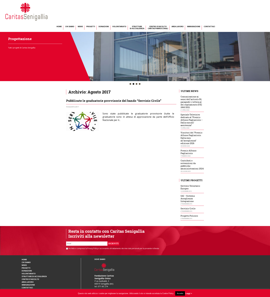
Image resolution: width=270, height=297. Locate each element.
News (80, 27)
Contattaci (209, 27)
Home (59, 27)
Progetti (90, 27)
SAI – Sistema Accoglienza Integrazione (188, 199)
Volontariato (119, 27)
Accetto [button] (180, 293)
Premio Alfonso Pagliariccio (188, 152)
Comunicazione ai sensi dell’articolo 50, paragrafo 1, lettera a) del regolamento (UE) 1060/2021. (191, 102)
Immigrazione (193, 27)
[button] (130, 84)
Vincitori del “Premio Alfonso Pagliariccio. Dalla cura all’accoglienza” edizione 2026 (191, 138)
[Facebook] (169, 106)
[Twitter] (172, 106)
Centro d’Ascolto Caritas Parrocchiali (158, 28)
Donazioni (104, 27)
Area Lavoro (178, 27)
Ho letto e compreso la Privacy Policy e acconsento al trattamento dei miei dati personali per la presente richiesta (113, 248)
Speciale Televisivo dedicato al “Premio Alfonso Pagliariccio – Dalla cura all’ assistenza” (192, 120)
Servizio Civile (188, 208)
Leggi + (188, 293)
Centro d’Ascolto (30, 279)
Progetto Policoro (189, 215)
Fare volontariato (23, 39)
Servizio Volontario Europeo (190, 187)
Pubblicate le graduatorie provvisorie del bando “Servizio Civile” (113, 101)
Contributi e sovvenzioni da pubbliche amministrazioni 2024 (192, 164)
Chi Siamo (69, 27)
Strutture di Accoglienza (137, 28)
